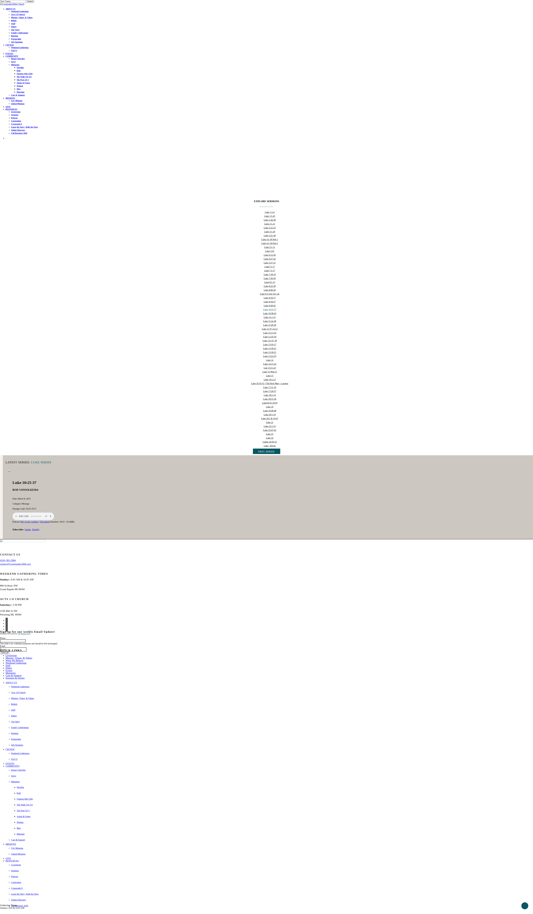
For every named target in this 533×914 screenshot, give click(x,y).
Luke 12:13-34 (269, 333)
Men (19, 828)
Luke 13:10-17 (269, 344)
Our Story (15, 721)
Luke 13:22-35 (269, 356)
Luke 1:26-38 (270, 220)
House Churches (18, 770)
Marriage (21, 834)
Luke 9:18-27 (270, 302)
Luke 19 (269, 407)
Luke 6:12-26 (270, 255)
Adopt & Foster (23, 816)
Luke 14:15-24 (269, 364)
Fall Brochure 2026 (19, 906)
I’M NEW (10, 749)
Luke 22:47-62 (269, 430)
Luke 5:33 (269, 251)
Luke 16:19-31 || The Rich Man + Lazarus (269, 383)
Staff (8, 665)
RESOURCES (12, 861)
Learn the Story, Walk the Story (25, 894)
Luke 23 (269, 434)
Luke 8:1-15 (269, 282)
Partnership (16, 739)
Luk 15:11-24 (270, 368)
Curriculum (16, 882)
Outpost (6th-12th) (25, 799)
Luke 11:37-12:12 (269, 329)
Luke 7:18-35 (270, 274)
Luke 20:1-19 (270, 414)
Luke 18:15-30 (269, 399)
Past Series (266, 451)
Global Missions (18, 854)
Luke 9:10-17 (270, 298)
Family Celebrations (20, 727)
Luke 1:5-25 (269, 216)
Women (20, 822)
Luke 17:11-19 (269, 387)
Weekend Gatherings (16, 663)
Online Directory (18, 900)
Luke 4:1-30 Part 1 (269, 239)
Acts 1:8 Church (18, 692)
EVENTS (10, 763)
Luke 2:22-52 (270, 228)
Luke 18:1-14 (270, 395)
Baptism (14, 733)
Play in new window (29, 522)
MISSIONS (11, 844)
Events (9, 670)
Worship (20, 787)
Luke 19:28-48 (269, 411)
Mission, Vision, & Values (19, 658)
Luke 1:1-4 (270, 212)
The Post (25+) (23, 810)
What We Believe (14, 660)
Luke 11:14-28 (269, 321)
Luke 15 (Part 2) (269, 372)
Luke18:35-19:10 (269, 403)
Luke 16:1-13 (270, 379)
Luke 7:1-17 (269, 270)
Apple (28, 529)
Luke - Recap (270, 446)
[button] (1, 912)
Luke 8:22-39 (270, 286)
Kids (19, 793)
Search (30, 1)
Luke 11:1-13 (270, 317)
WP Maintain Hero (24, 634)
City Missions (17, 848)
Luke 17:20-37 (269, 391)
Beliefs (14, 704)
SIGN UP (5, 653)
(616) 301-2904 (8, 560)
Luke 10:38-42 (269, 313)
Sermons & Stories (15, 678)
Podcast (14, 876)
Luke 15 (269, 375)
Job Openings (17, 745)
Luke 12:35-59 (269, 337)
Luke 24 (269, 438)
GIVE (8, 858)
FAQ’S (14, 759)
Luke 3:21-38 (270, 235)
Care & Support (14, 675)
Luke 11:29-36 (269, 325)
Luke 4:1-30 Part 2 (269, 243)
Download (44, 522)
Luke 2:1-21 (269, 224)
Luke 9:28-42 (270, 305)
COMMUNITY (13, 766)
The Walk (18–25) (25, 805)
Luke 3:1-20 (269, 231)
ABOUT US (11, 682)
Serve (13, 776)
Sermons (15, 871)
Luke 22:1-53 (270, 426)
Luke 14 (269, 360)
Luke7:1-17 (270, 267)
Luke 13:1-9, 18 (270, 340)
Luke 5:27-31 (270, 263)
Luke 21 (269, 422)
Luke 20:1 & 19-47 (269, 418)
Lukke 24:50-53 (270, 442)
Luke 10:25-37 (269, 309)
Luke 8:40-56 (270, 290)
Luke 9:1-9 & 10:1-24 (269, 294)
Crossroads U (17, 888)
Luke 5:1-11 (269, 247)
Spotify (35, 529)
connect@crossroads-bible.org (15, 564)
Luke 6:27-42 (270, 259)
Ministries (11, 673)
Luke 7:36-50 (270, 278)
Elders (9, 668)
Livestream (11, 655)
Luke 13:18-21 (269, 348)
